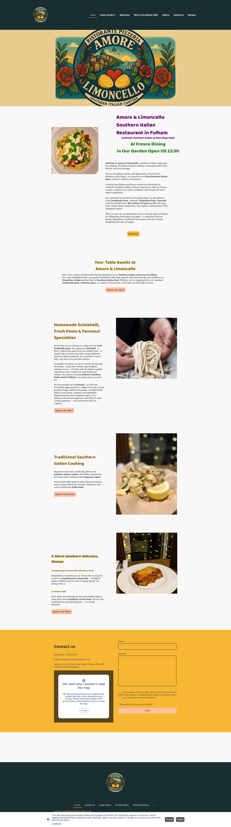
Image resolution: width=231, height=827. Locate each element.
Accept (83, 710)
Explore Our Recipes (65, 494)
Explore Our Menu (115, 290)
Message (122, 653)
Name (121, 641)
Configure (56, 823)
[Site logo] (40, 15)
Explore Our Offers (62, 611)
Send (147, 710)
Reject (180, 819)
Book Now (133, 234)
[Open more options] (154, 805)
